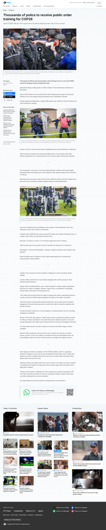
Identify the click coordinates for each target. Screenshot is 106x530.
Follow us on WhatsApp (62, 511)
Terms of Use (14, 515)
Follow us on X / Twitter (62, 507)
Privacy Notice (23, 515)
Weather (72, 2)
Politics (28, 6)
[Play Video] (40, 49)
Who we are (6, 515)
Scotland (11, 10)
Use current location (89, 2)
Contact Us (31, 515)
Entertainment (37, 6)
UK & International (49, 6)
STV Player (7, 511)
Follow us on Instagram (81, 511)
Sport (22, 6)
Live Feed (99, 6)
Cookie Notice (39, 515)
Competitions (18, 511)
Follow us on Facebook (81, 507)
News (5, 10)
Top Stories (6, 6)
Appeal (40, 511)
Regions (14, 6)
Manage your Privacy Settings (12, 519)
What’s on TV (30, 511)
